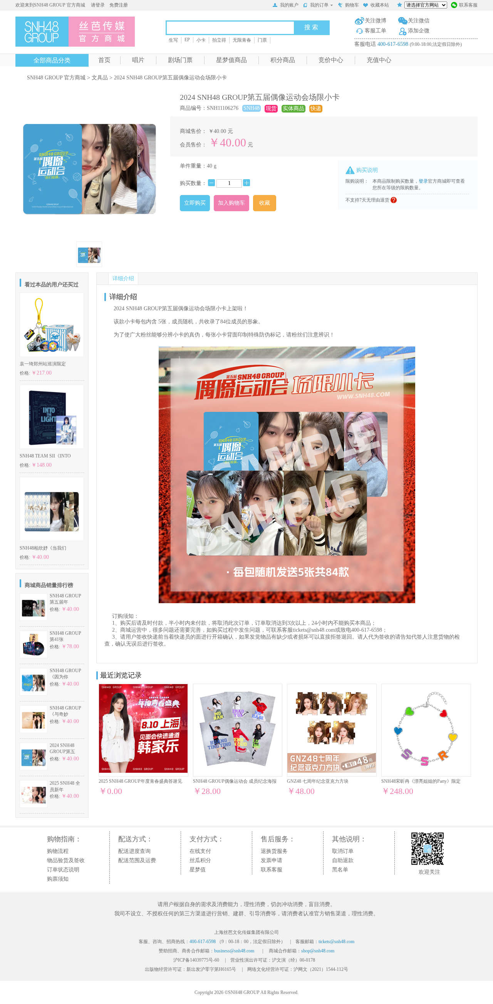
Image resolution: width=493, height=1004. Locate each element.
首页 (104, 60)
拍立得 (219, 40)
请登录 (98, 5)
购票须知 (58, 879)
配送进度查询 (134, 851)
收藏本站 (380, 5)
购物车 (352, 5)
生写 (173, 40)
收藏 (264, 203)
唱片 (138, 60)
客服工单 (375, 31)
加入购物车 (231, 203)
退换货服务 (274, 851)
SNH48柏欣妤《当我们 (43, 548)
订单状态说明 (63, 870)
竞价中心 (331, 60)
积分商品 (282, 60)
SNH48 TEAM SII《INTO (45, 456)
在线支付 (200, 851)
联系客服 (468, 5)
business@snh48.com (234, 951)
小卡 (201, 40)
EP (187, 39)
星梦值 (197, 870)
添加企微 (418, 31)
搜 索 (311, 27)
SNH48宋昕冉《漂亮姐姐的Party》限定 (421, 781)
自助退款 (343, 860)
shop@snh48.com (317, 951)
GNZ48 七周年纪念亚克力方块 (318, 781)
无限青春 (242, 40)
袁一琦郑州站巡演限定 (43, 364)
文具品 (100, 78)
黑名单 (340, 870)
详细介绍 (123, 278)
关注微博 (375, 21)
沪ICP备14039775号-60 (196, 960)
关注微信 (418, 21)
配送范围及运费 (137, 860)
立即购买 (195, 203)
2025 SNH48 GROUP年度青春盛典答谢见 (140, 781)
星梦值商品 (231, 60)
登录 (423, 181)
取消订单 (343, 851)
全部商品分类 (52, 60)
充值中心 (379, 60)
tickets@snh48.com (314, 630)
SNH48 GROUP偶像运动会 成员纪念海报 (235, 781)
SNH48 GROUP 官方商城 (56, 78)
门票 (262, 40)
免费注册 (118, 5)
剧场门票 (180, 60)
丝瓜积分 (200, 860)
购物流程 (58, 851)
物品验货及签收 (66, 860)
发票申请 (271, 860)
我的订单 (319, 5)
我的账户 (289, 5)
